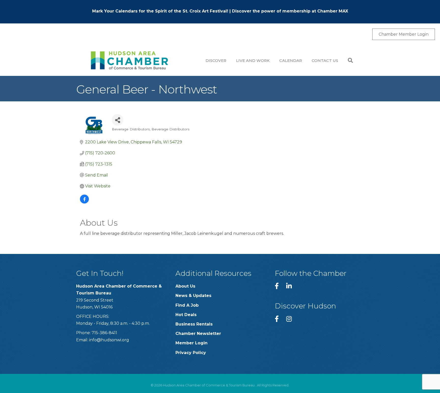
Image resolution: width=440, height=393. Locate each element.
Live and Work (253, 60)
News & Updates (193, 295)
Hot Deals (186, 314)
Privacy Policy (190, 352)
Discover (215, 60)
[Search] (348, 60)
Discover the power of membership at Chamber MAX (290, 11)
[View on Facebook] (84, 202)
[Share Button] (117, 120)
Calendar (290, 60)
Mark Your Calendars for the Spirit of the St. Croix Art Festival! (160, 11)
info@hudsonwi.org (109, 339)
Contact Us (325, 60)
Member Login (191, 343)
